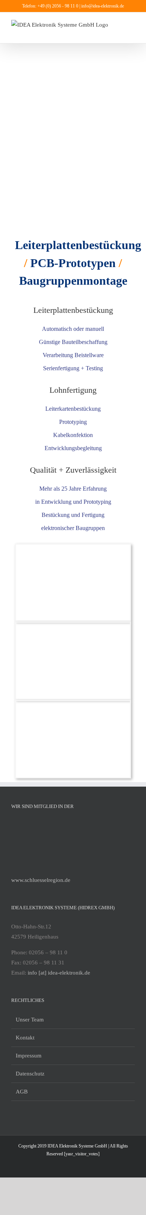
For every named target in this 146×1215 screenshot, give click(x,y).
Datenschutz (30, 1074)
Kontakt (25, 1038)
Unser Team (30, 1020)
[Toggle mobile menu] (132, 24)
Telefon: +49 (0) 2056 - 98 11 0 (50, 6)
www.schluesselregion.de (40, 880)
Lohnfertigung (73, 390)
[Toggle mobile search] (132, 32)
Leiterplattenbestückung (73, 310)
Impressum (29, 1056)
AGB (22, 1092)
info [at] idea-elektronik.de (59, 973)
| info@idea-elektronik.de (101, 6)
